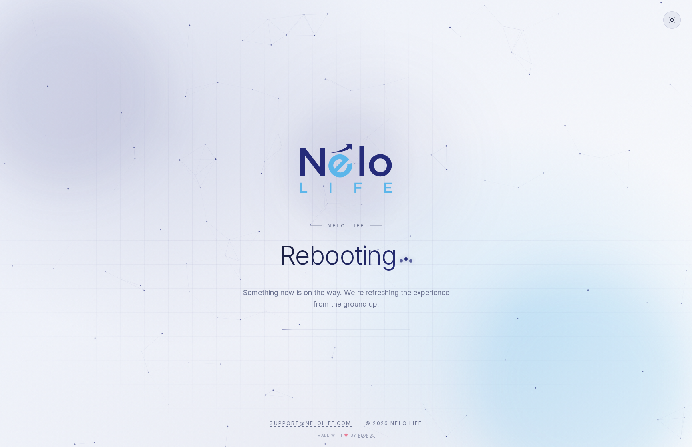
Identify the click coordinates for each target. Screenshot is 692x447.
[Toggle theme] (672, 20)
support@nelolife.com (310, 423)
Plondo (366, 435)
